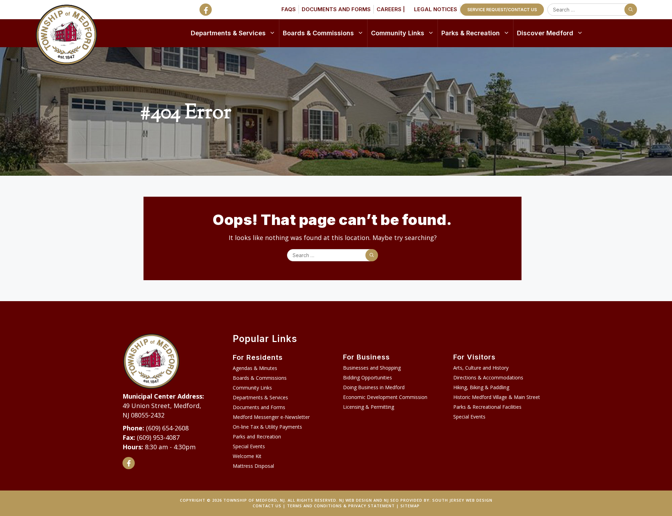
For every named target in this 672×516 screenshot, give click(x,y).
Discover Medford (545, 33)
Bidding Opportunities (367, 377)
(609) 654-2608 (167, 428)
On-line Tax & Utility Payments (267, 426)
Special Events (249, 446)
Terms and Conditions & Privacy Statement (341, 505)
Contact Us (267, 505)
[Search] (630, 9)
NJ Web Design (355, 500)
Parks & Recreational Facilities (487, 407)
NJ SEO (391, 500)
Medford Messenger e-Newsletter (271, 417)
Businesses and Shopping (372, 367)
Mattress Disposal (253, 466)
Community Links (397, 33)
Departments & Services (228, 33)
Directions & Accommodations (488, 377)
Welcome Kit (247, 456)
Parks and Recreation (257, 436)
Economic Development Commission (385, 397)
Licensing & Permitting (368, 407)
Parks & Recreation (470, 33)
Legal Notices (435, 9)
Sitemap (410, 505)
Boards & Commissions (318, 33)
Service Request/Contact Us (502, 9)
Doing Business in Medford (374, 387)
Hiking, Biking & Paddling (481, 387)
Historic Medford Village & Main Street (496, 397)
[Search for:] (590, 9)
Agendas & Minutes (255, 368)
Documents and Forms (336, 9)
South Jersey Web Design (462, 500)
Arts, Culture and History (481, 367)
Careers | (391, 9)
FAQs (288, 9)
